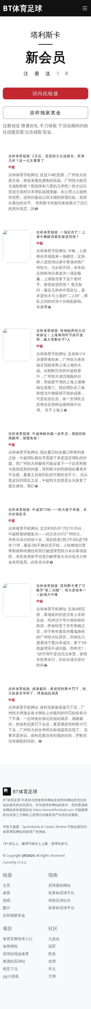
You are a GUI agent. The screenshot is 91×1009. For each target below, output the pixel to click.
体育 (6, 892)
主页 (6, 885)
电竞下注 (10, 968)
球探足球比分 (59, 900)
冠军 (52, 946)
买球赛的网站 (59, 885)
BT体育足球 (22, 8)
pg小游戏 (11, 976)
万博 (52, 976)
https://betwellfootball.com (53, 810)
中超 (11, 167)
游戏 (6, 900)
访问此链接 (45, 93)
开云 (52, 968)
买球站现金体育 (16, 953)
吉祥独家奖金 (45, 112)
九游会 (54, 938)
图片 (6, 907)
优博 (52, 961)
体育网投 (10, 946)
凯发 (52, 953)
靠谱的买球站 (14, 961)
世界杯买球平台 (61, 892)
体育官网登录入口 (18, 938)
